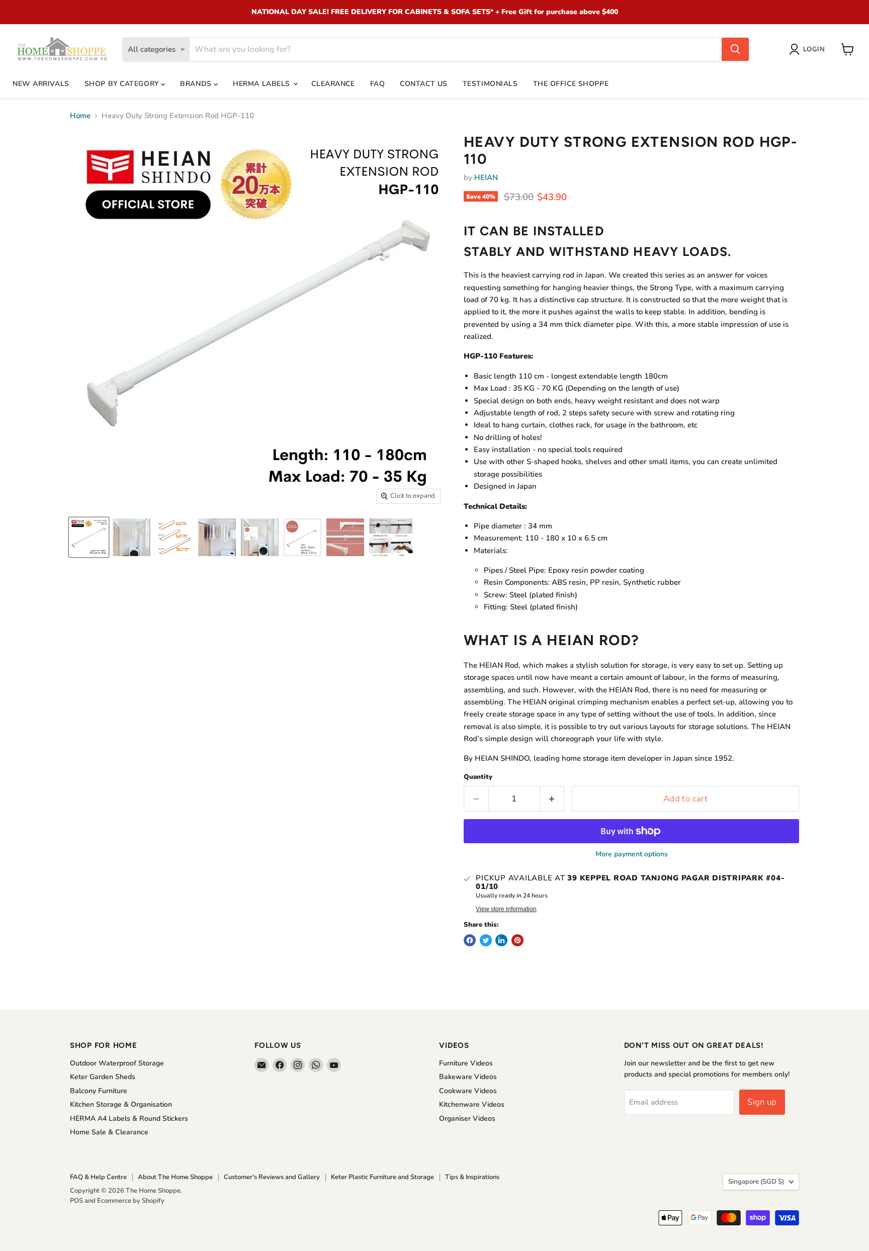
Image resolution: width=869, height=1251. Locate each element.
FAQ (377, 83)
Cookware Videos (468, 1091)
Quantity (478, 777)
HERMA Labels (262, 83)
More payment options (631, 854)
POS (76, 1200)
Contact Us (424, 83)
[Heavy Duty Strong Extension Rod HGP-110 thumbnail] (89, 537)
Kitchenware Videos (471, 1104)
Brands (197, 83)
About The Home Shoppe (175, 1177)
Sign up (761, 1102)
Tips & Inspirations (472, 1177)
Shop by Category (122, 83)
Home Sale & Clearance (109, 1132)
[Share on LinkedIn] (501, 940)
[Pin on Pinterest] (517, 940)
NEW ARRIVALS (41, 83)
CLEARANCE (333, 83)
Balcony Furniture (98, 1091)
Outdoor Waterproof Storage (117, 1063)
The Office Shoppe (571, 83)
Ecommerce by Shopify (130, 1200)
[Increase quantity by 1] (552, 799)
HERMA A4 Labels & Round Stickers (129, 1118)
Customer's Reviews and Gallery (272, 1177)
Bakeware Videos (468, 1077)
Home (80, 116)
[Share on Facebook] (470, 940)
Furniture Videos (466, 1063)
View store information (506, 909)
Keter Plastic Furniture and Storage (382, 1177)
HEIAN (486, 177)
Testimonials (490, 83)
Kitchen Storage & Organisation (121, 1104)
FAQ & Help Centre (98, 1177)
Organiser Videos (467, 1118)
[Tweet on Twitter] (486, 940)
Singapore (756, 1181)
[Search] (735, 49)
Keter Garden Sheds (102, 1077)
